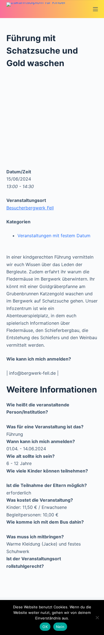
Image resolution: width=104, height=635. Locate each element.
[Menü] (95, 9)
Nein (60, 626)
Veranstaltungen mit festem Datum (53, 235)
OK (45, 626)
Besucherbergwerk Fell (30, 208)
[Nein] (97, 617)
